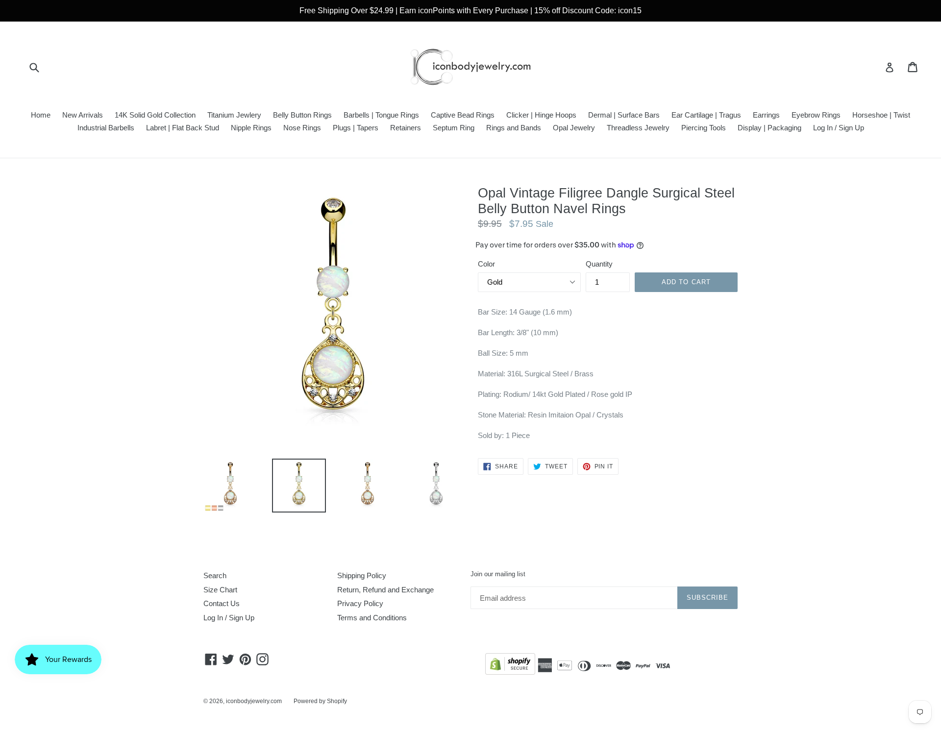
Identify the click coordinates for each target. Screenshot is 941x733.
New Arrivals (82, 115)
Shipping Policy (361, 575)
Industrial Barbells (105, 127)
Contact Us (221, 603)
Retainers (405, 127)
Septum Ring (453, 127)
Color (486, 264)
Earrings (766, 115)
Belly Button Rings (302, 115)
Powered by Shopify (320, 701)
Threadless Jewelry (638, 127)
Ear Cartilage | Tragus (706, 115)
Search (214, 575)
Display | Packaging (769, 127)
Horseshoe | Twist (881, 115)
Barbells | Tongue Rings (381, 115)
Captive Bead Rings (463, 115)
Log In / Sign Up (838, 127)
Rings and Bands (513, 127)
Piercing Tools (703, 127)
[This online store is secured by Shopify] (510, 665)
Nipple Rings (251, 127)
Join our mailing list (497, 574)
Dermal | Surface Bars (624, 115)
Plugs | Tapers (355, 127)
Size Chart (220, 590)
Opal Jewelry (574, 127)
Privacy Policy (360, 603)
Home (40, 115)
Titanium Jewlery (234, 115)
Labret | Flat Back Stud (182, 127)
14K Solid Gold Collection (155, 115)
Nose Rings (302, 127)
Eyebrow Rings (816, 115)
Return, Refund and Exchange (385, 590)
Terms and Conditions (372, 617)
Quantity (599, 264)
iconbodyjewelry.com (254, 701)
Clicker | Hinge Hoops (541, 115)
